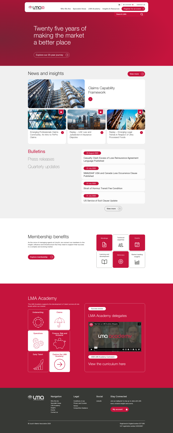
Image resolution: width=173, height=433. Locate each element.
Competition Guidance (81, 408)
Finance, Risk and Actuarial (59, 334)
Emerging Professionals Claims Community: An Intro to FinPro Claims (44, 135)
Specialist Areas (79, 8)
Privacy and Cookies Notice (80, 404)
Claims (59, 312)
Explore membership (39, 257)
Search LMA (121, 14)
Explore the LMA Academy (60, 355)
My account (118, 410)
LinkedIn (99, 401)
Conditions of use (79, 401)
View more (134, 74)
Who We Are (66, 8)
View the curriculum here (107, 364)
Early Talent (38, 355)
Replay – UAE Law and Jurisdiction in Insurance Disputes (80, 135)
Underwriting (38, 312)
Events (53, 410)
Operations (38, 334)
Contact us (141, 4)
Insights (53, 407)
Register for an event (132, 9)
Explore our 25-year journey (49, 55)
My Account (127, 4)
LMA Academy (94, 8)
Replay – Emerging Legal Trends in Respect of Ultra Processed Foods (121, 135)
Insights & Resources (110, 8)
